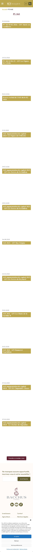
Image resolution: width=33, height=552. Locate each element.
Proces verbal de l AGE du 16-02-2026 (16, 98)
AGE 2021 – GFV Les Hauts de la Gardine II (15, 315)
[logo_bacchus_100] (13, 4)
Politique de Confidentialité (13, 549)
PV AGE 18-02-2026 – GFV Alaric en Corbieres (16, 26)
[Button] (26, 3)
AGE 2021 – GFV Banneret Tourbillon (13, 351)
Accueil (4, 9)
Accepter (16, 536)
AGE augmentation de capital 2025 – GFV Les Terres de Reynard (16, 278)
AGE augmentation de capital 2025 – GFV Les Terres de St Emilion (16, 171)
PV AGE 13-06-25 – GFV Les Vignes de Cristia (16, 62)
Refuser (16, 541)
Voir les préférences (16, 545)
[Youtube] (16, 504)
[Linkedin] (12, 504)
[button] (30, 520)
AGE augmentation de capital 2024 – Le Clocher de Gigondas (15, 424)
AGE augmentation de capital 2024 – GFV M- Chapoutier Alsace (16, 387)
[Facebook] (21, 504)
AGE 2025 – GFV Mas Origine (14, 243)
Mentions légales (23, 549)
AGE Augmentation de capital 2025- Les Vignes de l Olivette (14, 135)
